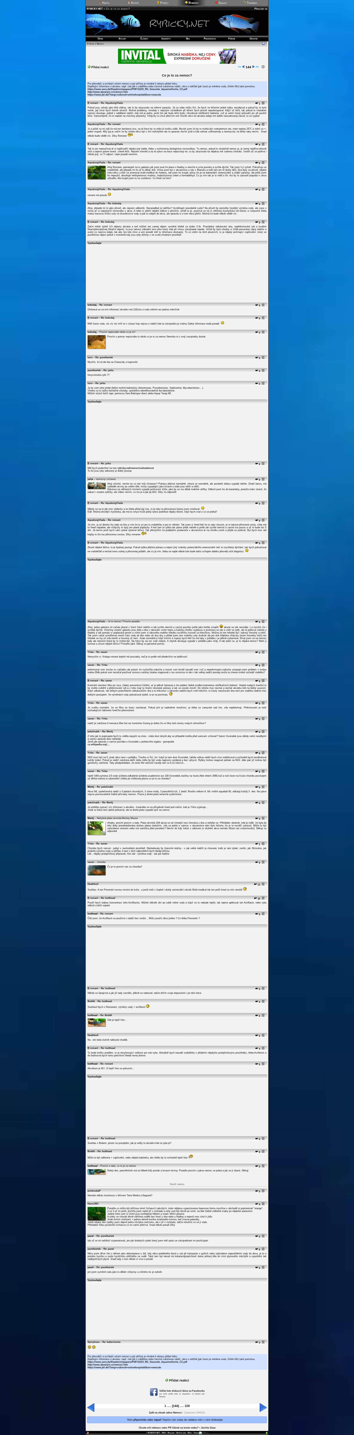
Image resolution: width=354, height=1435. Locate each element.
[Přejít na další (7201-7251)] (253, 67)
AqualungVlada (96, 124)
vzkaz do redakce (187, 1419)
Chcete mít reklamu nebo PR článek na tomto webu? (169, 1427)
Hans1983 (93, 1203)
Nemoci (100, 43)
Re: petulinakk (105, 786)
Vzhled (196, 1433)
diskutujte (217, 1419)
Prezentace (210, 38)
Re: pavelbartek (104, 357)
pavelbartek (94, 370)
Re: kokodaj (114, 203)
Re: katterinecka (111, 1342)
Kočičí (134, 2)
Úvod (100, 38)
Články (144, 38)
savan (91, 665)
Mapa (190, 1433)
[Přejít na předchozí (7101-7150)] (243, 67)
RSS (164, 1433)
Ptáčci (163, 2)
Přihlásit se (260, 8)
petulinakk (93, 731)
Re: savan (101, 652)
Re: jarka (108, 370)
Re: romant (114, 124)
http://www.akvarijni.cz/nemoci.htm (108, 92)
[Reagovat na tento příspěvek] (256, 103)
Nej (188, 38)
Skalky (222, 2)
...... (169, 1406)
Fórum (231, 38)
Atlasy (122, 38)
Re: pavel (108, 1248)
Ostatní (254, 38)
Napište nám (181, 1433)
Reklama (171, 1433)
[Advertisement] (177, 272)
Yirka (90, 652)
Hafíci (105, 2)
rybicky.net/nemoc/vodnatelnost (135, 468)
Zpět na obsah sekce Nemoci (165, 1412)
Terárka (251, 2)
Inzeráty (166, 38)
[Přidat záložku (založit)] (87, 1433)
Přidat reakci (100, 67)
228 (187, 1406)
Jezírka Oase (208, 1427)
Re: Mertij (107, 731)
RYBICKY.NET (95, 8)
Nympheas (94, 1342)
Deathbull (93, 884)
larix (90, 357)
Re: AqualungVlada (112, 103)
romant (94, 103)
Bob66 (91, 1001)
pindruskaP (94, 1190)
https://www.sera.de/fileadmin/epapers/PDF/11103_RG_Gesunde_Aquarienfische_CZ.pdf (137, 89)
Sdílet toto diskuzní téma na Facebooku (182, 1390)
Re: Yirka (102, 665)
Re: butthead (108, 898)
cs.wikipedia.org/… (99, 744)
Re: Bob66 (106, 1015)
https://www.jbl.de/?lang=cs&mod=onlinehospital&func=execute (124, 94)
